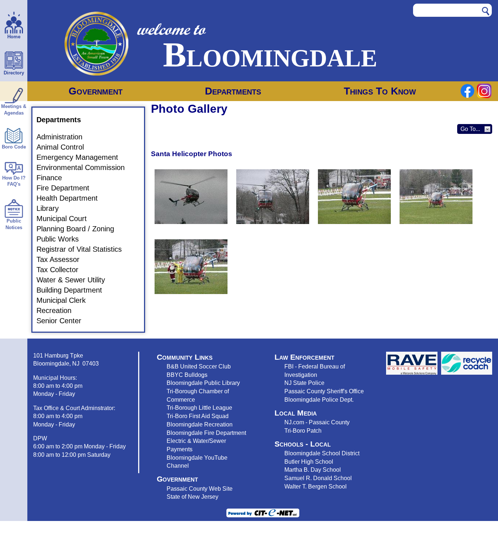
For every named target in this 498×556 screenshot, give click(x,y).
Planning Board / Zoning (79, 229)
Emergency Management (81, 157)
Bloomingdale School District (321, 453)
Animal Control (64, 147)
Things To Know (380, 91)
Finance (53, 178)
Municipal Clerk (65, 300)
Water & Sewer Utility (75, 280)
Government (95, 91)
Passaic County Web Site (200, 488)
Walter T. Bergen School (315, 486)
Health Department (71, 198)
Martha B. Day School (312, 469)
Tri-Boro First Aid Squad (198, 416)
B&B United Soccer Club (199, 366)
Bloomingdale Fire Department (206, 432)
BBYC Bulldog (186, 374)
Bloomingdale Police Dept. (319, 399)
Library (52, 208)
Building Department (73, 290)
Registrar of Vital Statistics (83, 249)
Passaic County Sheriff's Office (324, 391)
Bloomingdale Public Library (203, 382)
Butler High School (308, 461)
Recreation (58, 310)
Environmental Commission (85, 167)
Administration (63, 137)
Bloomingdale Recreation (200, 424)
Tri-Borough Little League (199, 407)
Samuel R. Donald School (318, 478)
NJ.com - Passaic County (317, 422)
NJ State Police (304, 382)
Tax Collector (61, 270)
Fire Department (67, 188)
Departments (233, 91)
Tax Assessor (62, 259)
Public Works (62, 239)
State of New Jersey (192, 496)
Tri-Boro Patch (303, 430)
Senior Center (63, 321)
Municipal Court (66, 219)
